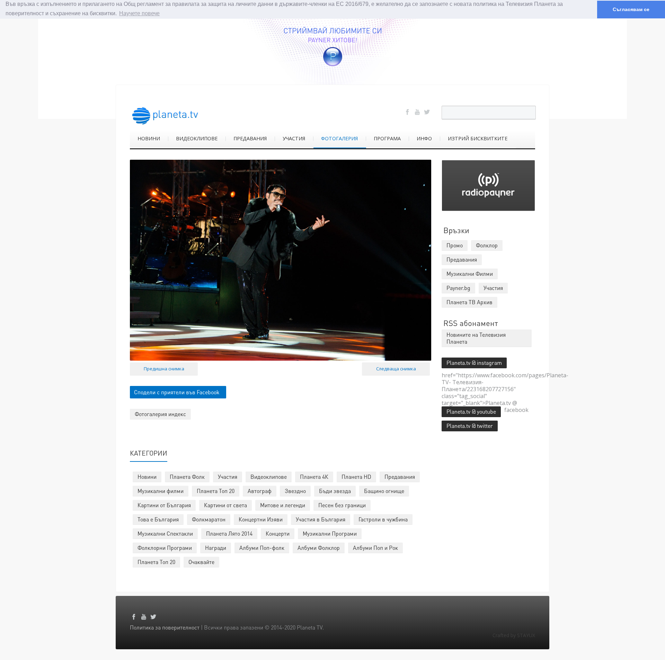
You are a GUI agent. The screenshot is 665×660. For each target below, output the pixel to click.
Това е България (158, 519)
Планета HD (356, 476)
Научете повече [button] (139, 13)
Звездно (295, 490)
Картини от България (164, 505)
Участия (227, 476)
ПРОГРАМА (387, 138)
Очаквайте (201, 561)
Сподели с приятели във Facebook (177, 392)
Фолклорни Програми (165, 547)
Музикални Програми (330, 533)
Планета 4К (314, 476)
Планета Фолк (187, 476)
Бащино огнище (384, 490)
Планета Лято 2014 (229, 533)
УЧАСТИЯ (294, 138)
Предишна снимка (164, 369)
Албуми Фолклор (319, 547)
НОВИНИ (149, 138)
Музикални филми (161, 490)
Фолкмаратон (208, 519)
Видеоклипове (268, 476)
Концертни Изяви (261, 519)
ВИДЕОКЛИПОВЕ (197, 138)
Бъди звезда (335, 490)
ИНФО (424, 138)
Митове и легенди (282, 505)
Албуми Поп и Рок (375, 547)
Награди (215, 547)
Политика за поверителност (165, 627)
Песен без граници (342, 505)
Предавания (399, 476)
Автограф (260, 490)
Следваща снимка (396, 369)
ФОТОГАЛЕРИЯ (339, 138)
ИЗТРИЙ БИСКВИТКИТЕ (477, 138)
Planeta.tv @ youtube (471, 411)
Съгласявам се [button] (631, 9)
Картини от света (225, 505)
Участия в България (320, 519)
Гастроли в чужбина (383, 519)
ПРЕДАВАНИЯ (250, 138)
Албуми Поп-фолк (261, 547)
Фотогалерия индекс (160, 413)
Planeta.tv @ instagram (474, 362)
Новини (147, 476)
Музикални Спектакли (165, 533)
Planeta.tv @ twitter (469, 425)
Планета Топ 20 (215, 490)
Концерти (278, 533)
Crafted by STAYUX (514, 635)
